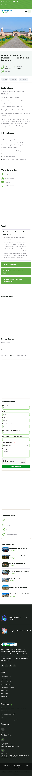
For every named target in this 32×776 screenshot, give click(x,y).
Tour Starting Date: (8, 442)
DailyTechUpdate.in (26, 771)
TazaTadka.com (16, 774)
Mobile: (4, 417)
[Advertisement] (16, 205)
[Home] (7, 11)
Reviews (13, 79)
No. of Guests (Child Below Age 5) (12, 436)
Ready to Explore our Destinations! (20, 631)
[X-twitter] (6, 665)
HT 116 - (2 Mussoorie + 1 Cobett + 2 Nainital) (19, 571)
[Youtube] (14, 665)
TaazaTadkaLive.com (11, 771)
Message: (5, 449)
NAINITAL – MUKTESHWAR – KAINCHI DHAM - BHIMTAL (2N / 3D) (18, 563)
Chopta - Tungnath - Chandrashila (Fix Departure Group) (19, 594)
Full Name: (5, 405)
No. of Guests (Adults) (9, 424)
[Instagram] (10, 665)
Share (5, 79)
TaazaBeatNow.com (18, 771)
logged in (11, 355)
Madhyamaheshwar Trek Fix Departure (17, 556)
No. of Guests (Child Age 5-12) (11, 430)
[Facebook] (2, 665)
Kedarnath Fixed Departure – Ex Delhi (18, 579)
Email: (4, 411)
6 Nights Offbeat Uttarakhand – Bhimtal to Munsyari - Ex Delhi (18, 587)
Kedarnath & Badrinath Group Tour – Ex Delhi (18, 548)
